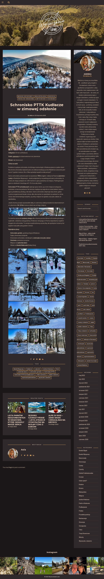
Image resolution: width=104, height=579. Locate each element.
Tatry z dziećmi (82, 331)
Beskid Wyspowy (25, 96)
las (93, 292)
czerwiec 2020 (83, 439)
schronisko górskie (35, 372)
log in (11, 467)
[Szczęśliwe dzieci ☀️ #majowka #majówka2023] (43, 565)
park (79, 305)
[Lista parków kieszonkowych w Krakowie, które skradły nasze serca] (16, 408)
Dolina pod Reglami (83, 275)
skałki (92, 322)
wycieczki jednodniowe (29, 377)
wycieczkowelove (89, 356)
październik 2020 (84, 424)
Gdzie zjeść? (83, 481)
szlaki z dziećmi (53, 374)
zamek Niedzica (82, 365)
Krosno (87, 292)
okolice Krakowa (26, 99)
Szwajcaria (82, 526)
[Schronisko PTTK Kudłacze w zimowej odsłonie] (34, 359)
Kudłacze (29, 369)
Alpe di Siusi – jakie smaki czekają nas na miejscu (87, 234)
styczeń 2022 (83, 383)
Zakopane (81, 361)
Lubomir (37, 369)
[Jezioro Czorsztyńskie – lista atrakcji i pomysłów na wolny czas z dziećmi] (36, 408)
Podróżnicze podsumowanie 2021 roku (88, 245)
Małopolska (40, 96)
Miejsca (52, 96)
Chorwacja (81, 271)
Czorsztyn (90, 271)
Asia (31, 115)
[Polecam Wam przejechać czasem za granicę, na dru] (26, 565)
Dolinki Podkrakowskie (86, 473)
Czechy (81, 469)
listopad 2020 (83, 420)
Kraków (81, 484)
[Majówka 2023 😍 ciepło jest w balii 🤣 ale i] (60, 565)
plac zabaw (86, 309)
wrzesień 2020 (83, 428)
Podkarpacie (89, 314)
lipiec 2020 (82, 436)
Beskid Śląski (83, 450)
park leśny (86, 305)
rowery (91, 318)
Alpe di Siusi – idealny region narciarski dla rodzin (88, 239)
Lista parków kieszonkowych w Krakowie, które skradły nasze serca (88, 220)
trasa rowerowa (82, 335)
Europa (81, 477)
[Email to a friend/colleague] (39, 359)
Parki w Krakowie (84, 503)
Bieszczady (86, 262)
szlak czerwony (41, 374)
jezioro (93, 284)
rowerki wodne (82, 318)
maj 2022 (82, 375)
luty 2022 (82, 379)
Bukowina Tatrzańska (84, 266)
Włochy (81, 537)
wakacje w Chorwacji (90, 339)
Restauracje (83, 518)
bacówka (80, 258)
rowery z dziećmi (83, 322)
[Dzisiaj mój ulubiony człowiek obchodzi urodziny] (78, 565)
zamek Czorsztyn (92, 361)
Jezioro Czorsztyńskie (84, 288)
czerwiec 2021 (83, 398)
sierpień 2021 (83, 394)
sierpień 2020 (83, 432)
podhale (80, 314)
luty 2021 (82, 409)
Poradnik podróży (84, 514)
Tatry (91, 326)
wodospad (81, 343)
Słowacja (82, 522)
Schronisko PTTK (49, 372)
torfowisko (93, 331)
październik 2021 (84, 387)
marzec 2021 (83, 405)
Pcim (57, 369)
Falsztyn (85, 284)
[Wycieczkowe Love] (52, 22)
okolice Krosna (89, 301)
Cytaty (81, 465)
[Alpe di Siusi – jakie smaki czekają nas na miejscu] (57, 408)
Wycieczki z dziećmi (46, 99)
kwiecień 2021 (83, 402)
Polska (81, 511)
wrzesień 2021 (83, 390)
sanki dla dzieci (22, 372)
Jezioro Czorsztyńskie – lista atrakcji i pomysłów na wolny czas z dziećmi (88, 227)
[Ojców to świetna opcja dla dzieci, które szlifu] (8, 565)
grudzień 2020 (83, 417)
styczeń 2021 (83, 413)
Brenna (94, 262)
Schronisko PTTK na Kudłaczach (24, 374)
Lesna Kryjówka (82, 296)
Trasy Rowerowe (84, 533)
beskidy (88, 258)
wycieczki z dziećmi (44, 377)
